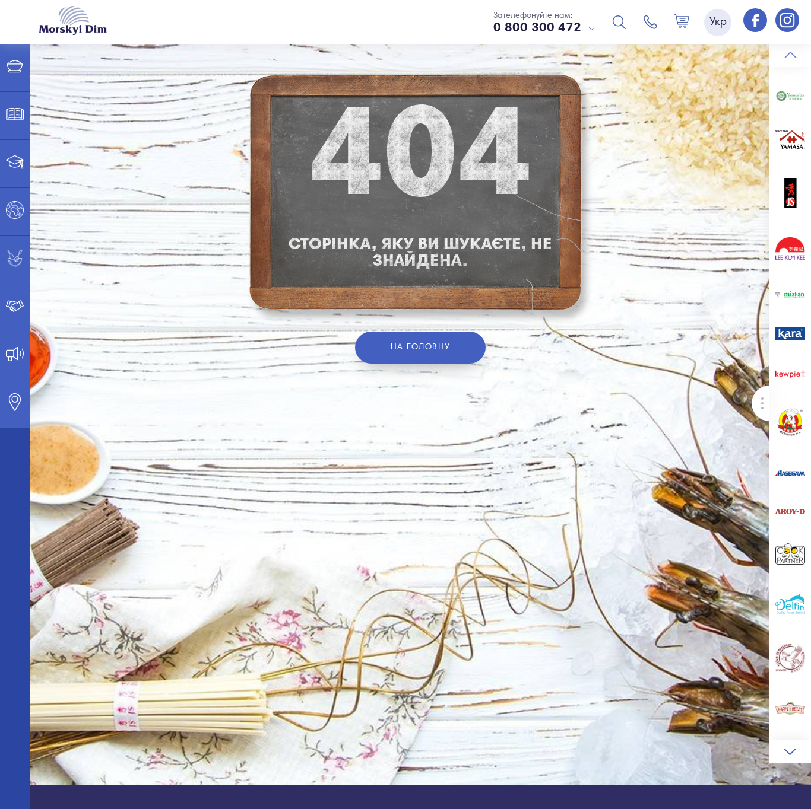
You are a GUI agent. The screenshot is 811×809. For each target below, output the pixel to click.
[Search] (619, 22)
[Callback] (650, 22)
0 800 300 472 (537, 28)
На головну (421, 347)
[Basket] (681, 22)
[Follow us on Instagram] (787, 21)
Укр (718, 22)
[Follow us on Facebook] (756, 21)
